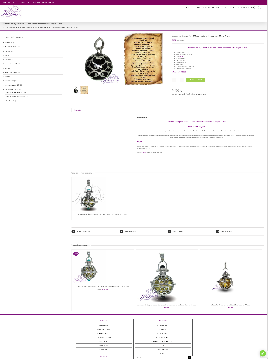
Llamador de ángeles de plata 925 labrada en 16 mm (230, 305)
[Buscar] (259, 7)
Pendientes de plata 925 (12, 85)
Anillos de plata (9, 81)
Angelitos (7, 76)
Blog (163, 345)
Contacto (163, 329)
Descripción (77, 110)
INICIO (5, 27)
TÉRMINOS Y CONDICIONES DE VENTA (163, 341)
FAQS (163, 353)
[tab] (77, 110)
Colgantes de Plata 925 (184, 94)
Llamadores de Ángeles (15, 27)
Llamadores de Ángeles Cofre (14, 92)
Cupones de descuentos (104, 337)
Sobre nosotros (163, 325)
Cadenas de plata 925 (11, 64)
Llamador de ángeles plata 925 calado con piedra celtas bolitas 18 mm (102, 286)
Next (162, 59)
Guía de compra (103, 325)
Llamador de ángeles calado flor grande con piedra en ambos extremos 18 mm (166, 305)
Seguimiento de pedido (104, 329)
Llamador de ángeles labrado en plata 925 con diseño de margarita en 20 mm (214, 69)
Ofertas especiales (163, 337)
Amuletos (7, 43)
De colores (27, 27)
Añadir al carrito (195, 80)
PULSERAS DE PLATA (11, 47)
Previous (73, 59)
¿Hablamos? (104, 341)
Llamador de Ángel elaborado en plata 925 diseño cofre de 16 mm (102, 214)
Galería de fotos (104, 345)
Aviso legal (104, 349)
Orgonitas (7, 51)
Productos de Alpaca (11, 72)
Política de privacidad (163, 349)
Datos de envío (163, 333)
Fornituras (7, 68)
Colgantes (8, 60)
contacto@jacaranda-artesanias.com (43, 2)
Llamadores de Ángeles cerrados (15, 96)
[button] (263, 353)
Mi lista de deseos (104, 333)
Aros (6, 55)
